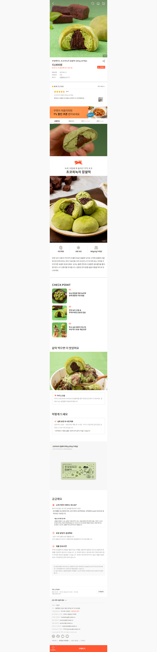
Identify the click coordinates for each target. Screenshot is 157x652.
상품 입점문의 (55, 623)
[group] (78, 96)
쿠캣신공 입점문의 (56, 626)
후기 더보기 (101, 86)
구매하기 (82, 649)
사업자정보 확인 (75, 611)
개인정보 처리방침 (63, 640)
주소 (53, 608)
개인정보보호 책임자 (57, 629)
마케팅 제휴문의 (56, 617)
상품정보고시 (63, 77)
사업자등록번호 (56, 611)
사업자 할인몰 (74, 640)
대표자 (53, 605)
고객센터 (101, 592)
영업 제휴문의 (55, 620)
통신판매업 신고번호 (57, 614)
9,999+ (53, 650)
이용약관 (54, 640)
